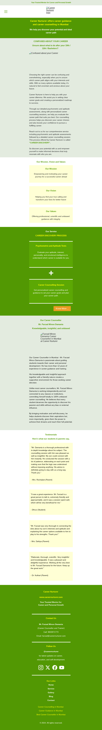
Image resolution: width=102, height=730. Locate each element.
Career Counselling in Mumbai (51, 707)
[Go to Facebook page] (54, 667)
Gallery (51, 692)
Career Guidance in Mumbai (51, 711)
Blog (51, 696)
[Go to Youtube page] (61, 667)
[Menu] (5, 11)
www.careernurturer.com (51, 597)
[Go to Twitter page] (47, 667)
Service (51, 689)
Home (51, 685)
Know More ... (62, 308)
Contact (51, 700)
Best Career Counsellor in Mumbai (51, 714)
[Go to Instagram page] (40, 667)
